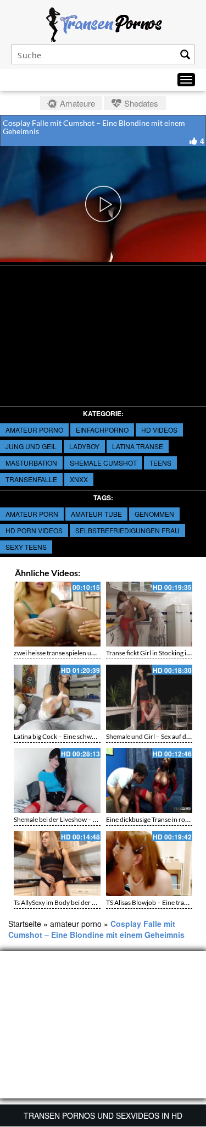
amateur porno (34, 429)
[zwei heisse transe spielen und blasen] (57, 614)
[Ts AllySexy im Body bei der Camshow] (57, 863)
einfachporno (102, 429)
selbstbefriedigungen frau (127, 530)
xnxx (79, 479)
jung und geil (31, 446)
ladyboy (84, 446)
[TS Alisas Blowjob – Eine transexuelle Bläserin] (149, 863)
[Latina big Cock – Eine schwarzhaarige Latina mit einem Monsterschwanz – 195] (57, 697)
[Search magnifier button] (185, 54)
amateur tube (96, 513)
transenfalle (31, 479)
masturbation (31, 462)
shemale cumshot (103, 462)
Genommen (154, 513)
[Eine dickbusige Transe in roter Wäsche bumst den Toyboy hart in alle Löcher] (149, 780)
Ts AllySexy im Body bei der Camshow (67, 902)
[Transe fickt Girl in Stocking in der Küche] (149, 614)
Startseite (24, 923)
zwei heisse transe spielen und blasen (66, 653)
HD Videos (159, 429)
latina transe (137, 446)
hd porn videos (34, 530)
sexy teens (26, 546)
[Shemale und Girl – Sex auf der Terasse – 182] (149, 697)
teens (160, 462)
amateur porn (31, 513)
